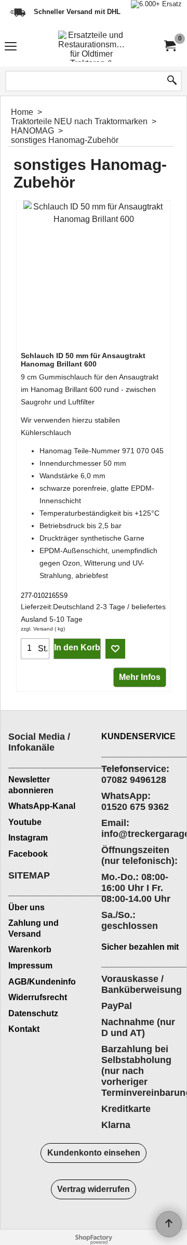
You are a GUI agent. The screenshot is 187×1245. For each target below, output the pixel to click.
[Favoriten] (115, 649)
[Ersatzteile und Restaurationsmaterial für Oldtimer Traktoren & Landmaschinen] (91, 46)
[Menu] (11, 48)
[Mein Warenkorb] (169, 46)
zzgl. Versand (37, 629)
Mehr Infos (140, 677)
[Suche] (172, 81)
